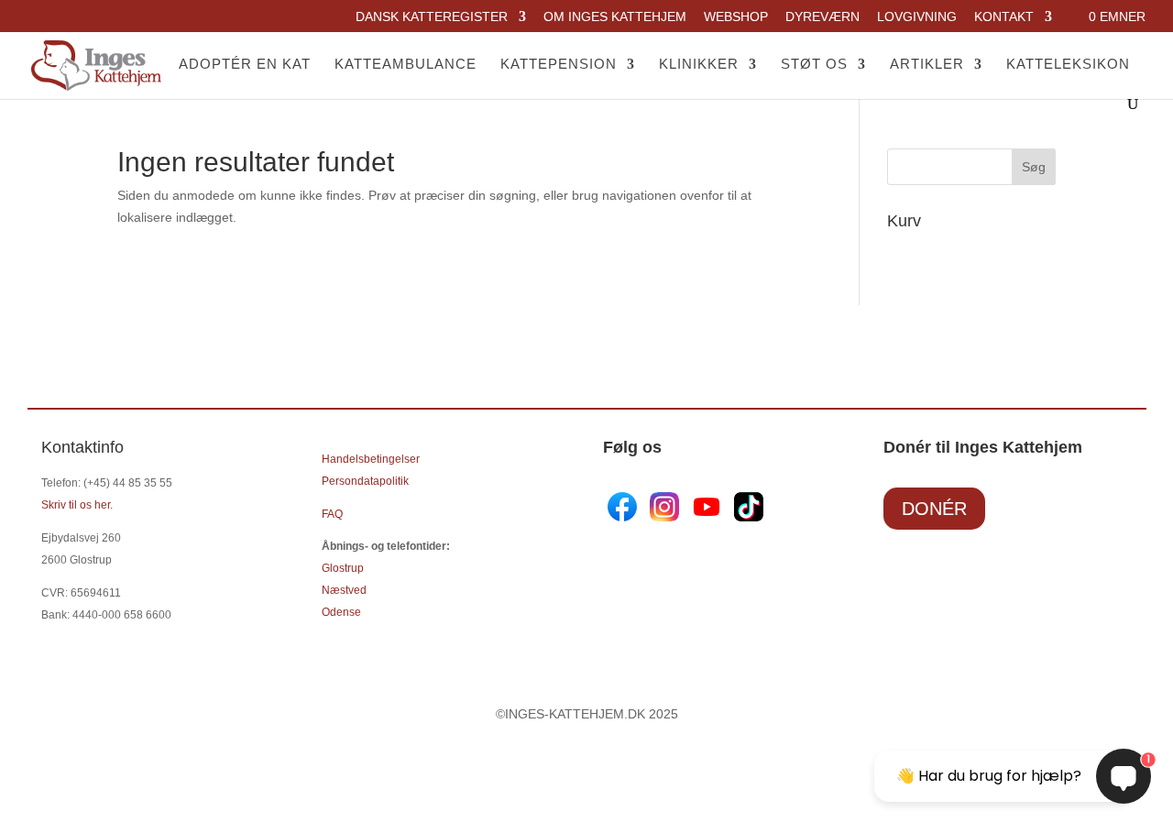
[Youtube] (704, 517)
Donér (934, 509)
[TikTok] (746, 517)
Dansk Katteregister (432, 17)
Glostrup (343, 568)
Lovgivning (917, 17)
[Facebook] (624, 517)
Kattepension (558, 64)
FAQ (332, 514)
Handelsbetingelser (371, 459)
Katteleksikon (1068, 64)
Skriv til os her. (77, 505)
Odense (341, 612)
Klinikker (699, 64)
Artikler (927, 64)
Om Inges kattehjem (614, 17)
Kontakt (1004, 17)
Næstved (344, 590)
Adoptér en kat (245, 64)
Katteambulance (405, 64)
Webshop (736, 17)
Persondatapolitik (365, 481)
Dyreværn (822, 17)
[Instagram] (664, 517)
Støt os (814, 64)
